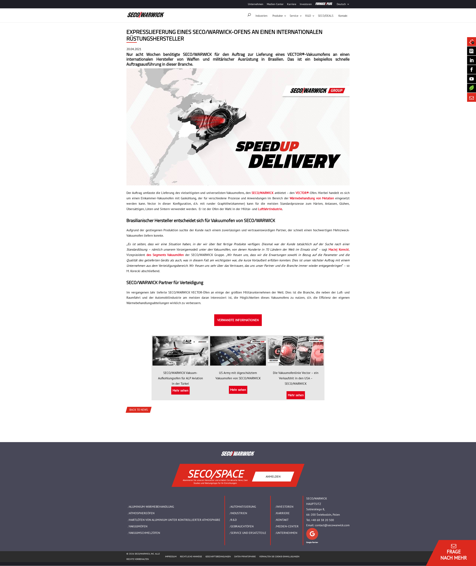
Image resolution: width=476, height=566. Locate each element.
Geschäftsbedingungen (218, 556)
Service (294, 15)
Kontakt (342, 15)
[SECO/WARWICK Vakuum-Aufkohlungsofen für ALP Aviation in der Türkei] (180, 363)
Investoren (306, 4)
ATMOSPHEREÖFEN (142, 513)
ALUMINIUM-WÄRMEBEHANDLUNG (151, 506)
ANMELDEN (273, 476)
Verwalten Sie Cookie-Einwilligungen (279, 556)
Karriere (291, 4)
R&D (308, 15)
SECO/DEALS (325, 15)
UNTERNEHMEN (286, 533)
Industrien (261, 15)
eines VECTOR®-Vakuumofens (303, 54)
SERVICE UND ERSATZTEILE (248, 533)
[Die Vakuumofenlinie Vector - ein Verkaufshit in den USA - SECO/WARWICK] (296, 363)
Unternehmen (255, 4)
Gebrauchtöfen (242, 526)
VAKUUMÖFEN (138, 526)
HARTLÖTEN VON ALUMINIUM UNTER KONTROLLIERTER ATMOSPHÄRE (174, 520)
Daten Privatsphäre (245, 556)
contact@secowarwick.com (332, 525)
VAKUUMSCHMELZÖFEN (144, 533)
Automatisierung (243, 506)
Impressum (170, 556)
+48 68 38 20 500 (322, 520)
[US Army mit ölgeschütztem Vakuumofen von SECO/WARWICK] (238, 363)
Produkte (277, 15)
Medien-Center (275, 4)
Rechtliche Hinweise (191, 556)
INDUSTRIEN (239, 513)
